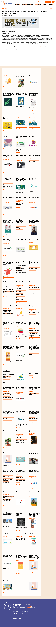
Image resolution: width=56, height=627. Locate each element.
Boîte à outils (38, 4)
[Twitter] (23, 613)
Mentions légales (15, 618)
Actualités (51, 4)
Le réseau (17, 4)
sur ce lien (40, 46)
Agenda (44, 4)
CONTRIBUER (48, 1)
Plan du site (20, 618)
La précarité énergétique (27, 4)
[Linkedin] (25, 613)
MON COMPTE (41, 1)
